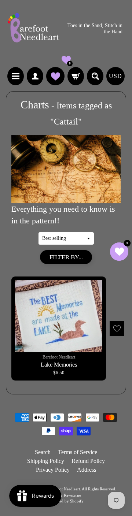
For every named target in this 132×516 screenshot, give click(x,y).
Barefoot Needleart (64, 489)
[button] (66, 59)
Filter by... (66, 257)
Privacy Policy (53, 470)
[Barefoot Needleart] (33, 29)
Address (86, 470)
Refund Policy (88, 461)
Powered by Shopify (66, 501)
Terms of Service (77, 452)
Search (43, 452)
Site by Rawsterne (66, 495)
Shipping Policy (45, 461)
